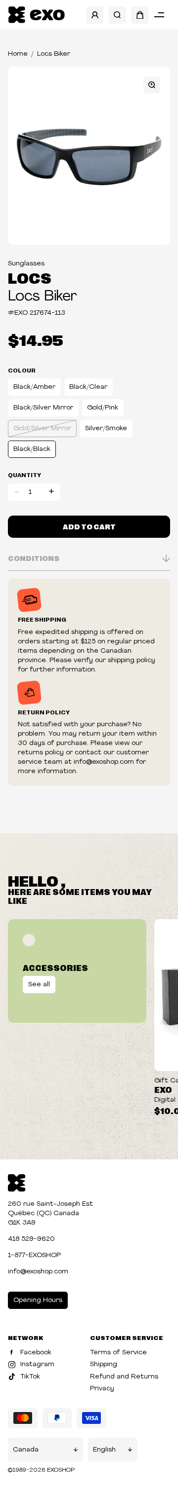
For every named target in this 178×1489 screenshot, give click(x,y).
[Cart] (139, 15)
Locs (29, 277)
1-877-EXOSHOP (34, 1255)
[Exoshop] (16, 1182)
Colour (22, 370)
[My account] (94, 15)
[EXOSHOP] (36, 15)
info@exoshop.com (38, 1271)
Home (18, 54)
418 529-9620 (31, 1239)
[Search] (117, 15)
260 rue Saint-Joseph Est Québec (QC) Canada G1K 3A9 (50, 1213)
